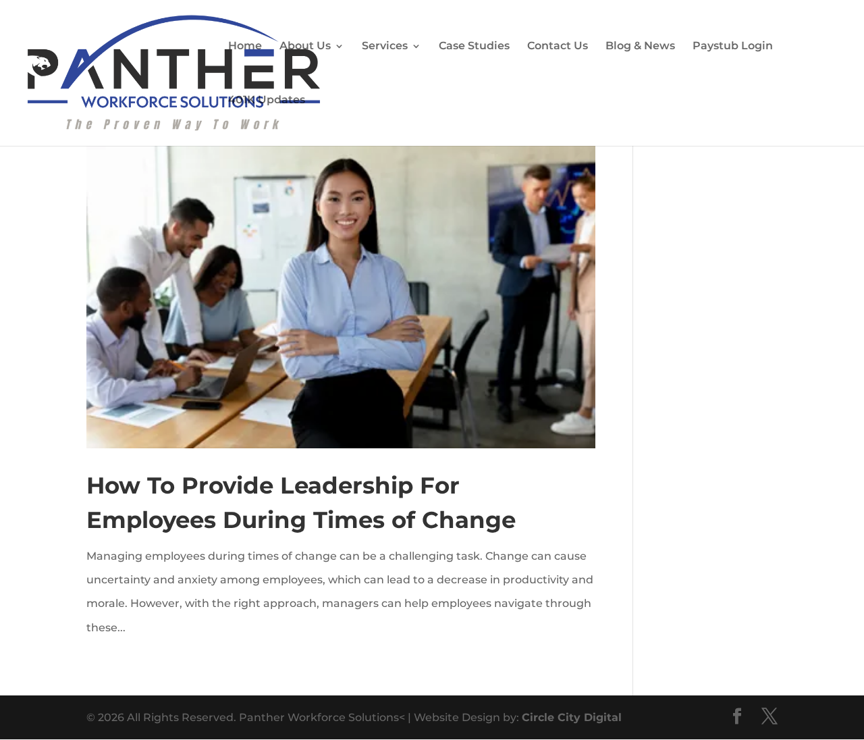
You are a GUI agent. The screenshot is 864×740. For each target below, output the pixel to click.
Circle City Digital (572, 717)
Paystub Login (733, 45)
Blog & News (640, 45)
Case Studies (474, 45)
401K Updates (266, 99)
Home (245, 45)
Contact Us (557, 45)
